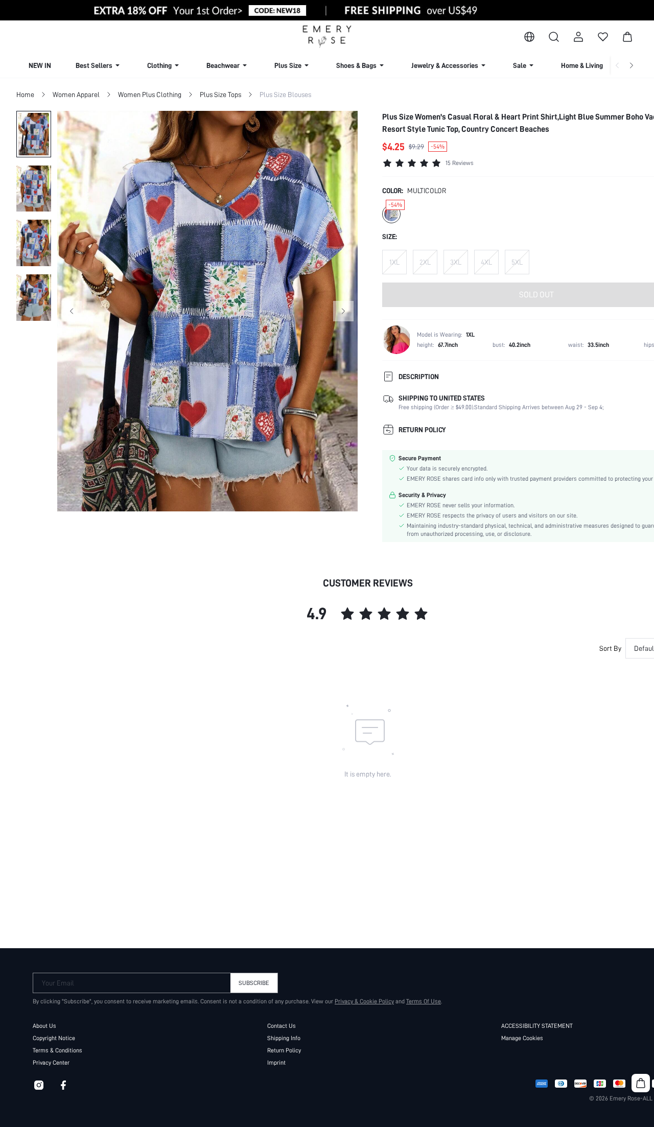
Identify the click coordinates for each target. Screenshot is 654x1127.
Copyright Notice (54, 1038)
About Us (44, 1025)
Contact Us (281, 1025)
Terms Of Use (423, 1001)
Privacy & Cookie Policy (364, 1001)
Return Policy (284, 1050)
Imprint (276, 1062)
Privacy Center (51, 1062)
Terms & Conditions (57, 1050)
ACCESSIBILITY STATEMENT (537, 1025)
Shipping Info (283, 1038)
